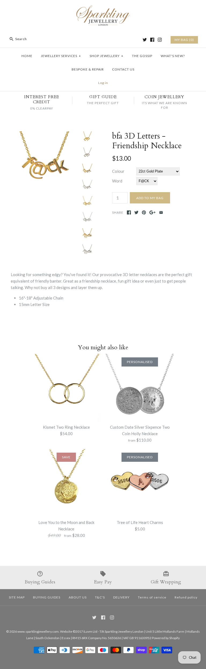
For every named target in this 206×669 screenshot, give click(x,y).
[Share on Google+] (152, 212)
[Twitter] (145, 40)
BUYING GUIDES (46, 597)
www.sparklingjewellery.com (38, 631)
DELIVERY (121, 597)
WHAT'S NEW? (173, 56)
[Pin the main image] (144, 212)
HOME (26, 56)
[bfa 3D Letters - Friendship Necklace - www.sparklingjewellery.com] (44, 134)
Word (117, 180)
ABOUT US (78, 597)
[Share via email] (161, 212)
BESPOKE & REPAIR (88, 69)
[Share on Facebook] (129, 212)
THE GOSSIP (142, 56)
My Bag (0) (184, 40)
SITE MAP (17, 597)
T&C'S (100, 597)
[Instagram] (160, 40)
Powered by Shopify (166, 638)
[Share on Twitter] (136, 212)
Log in (103, 83)
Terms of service (152, 597)
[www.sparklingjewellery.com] (103, 8)
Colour (118, 171)
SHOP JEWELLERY (106, 56)
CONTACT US (123, 69)
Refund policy (186, 597)
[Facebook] (152, 40)
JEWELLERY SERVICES (61, 56)
